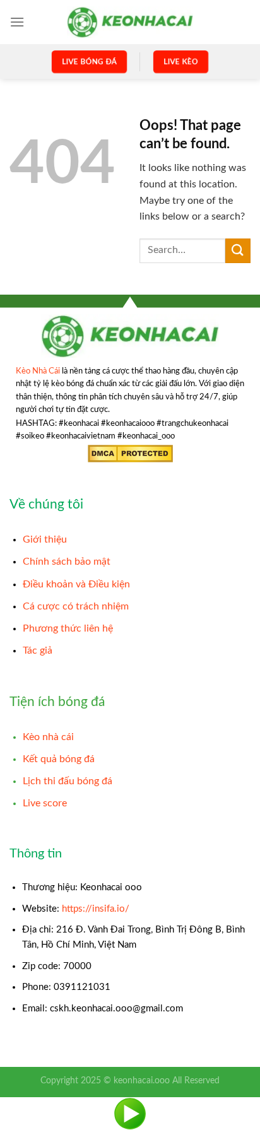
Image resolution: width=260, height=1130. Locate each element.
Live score (45, 803)
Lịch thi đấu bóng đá (67, 781)
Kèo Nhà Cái (38, 371)
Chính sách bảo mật (66, 561)
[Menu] (17, 21)
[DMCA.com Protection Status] (130, 453)
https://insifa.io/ (95, 909)
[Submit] (238, 250)
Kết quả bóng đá (59, 759)
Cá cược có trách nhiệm (76, 606)
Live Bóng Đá (89, 61)
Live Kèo (181, 61)
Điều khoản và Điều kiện (76, 584)
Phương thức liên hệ (68, 628)
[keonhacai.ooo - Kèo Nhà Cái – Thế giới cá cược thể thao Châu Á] (130, 21)
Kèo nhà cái (48, 737)
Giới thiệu (45, 539)
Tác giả (37, 650)
